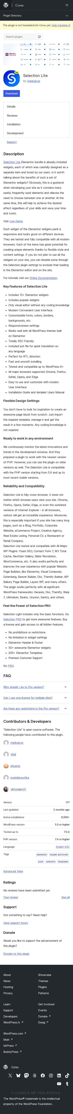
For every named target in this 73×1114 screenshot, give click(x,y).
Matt (8, 1039)
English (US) (63, 846)
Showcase (44, 975)
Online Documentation (43, 278)
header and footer (59, 854)
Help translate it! (61, 25)
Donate (44, 1016)
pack (40, 861)
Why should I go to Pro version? (23, 687)
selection (50, 861)
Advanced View (13, 871)
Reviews (12, 115)
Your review (10, 897)
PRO (11, 666)
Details (11, 106)
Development (15, 133)
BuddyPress (12, 1051)
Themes (43, 981)
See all (65, 897)
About (7, 975)
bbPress (10, 1045)
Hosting (8, 987)
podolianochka (20, 777)
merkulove (33, 81)
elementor (42, 854)
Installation (14, 124)
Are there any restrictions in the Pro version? (31, 708)
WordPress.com (14, 1033)
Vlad (13, 754)
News (7, 981)
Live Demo (16, 221)
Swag (43, 1022)
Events (42, 1010)
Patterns (43, 993)
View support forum (15, 923)
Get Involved (46, 1004)
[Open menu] (67, 5)
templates (63, 861)
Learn (6, 1004)
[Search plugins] (39, 36)
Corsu (15, 1067)
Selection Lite (11, 162)
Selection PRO (12, 619)
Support (12, 142)
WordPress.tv (13, 1022)
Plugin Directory (12, 15)
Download (12, 93)
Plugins (42, 987)
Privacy (8, 993)
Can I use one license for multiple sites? (27, 697)
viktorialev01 (18, 789)
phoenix (15, 766)
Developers (10, 1016)
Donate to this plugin (16, 953)
